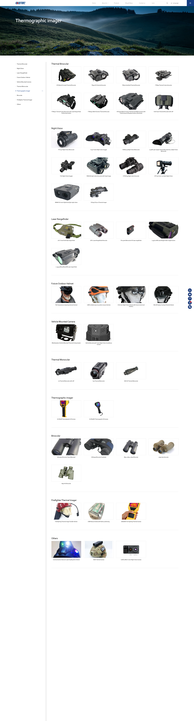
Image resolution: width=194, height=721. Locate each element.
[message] (190, 299)
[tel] (190, 307)
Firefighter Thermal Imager (24, 100)
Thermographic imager (29, 52)
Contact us (142, 3)
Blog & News (129, 3)
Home (94, 3)
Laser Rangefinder (22, 73)
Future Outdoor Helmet (23, 77)
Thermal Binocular (22, 64)
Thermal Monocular (22, 86)
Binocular (19, 95)
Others (19, 104)
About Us (104, 3)
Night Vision (20, 68)
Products (116, 3)
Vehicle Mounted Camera (24, 82)
